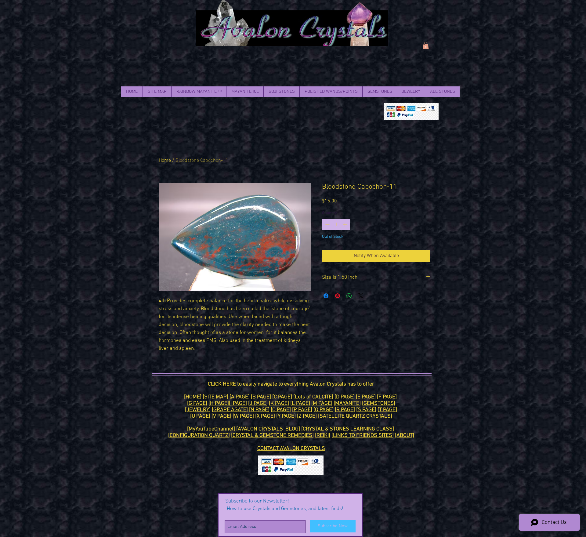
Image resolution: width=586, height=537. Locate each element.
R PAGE (344, 410)
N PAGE (259, 410)
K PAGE (279, 403)
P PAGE (302, 410)
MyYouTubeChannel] (212, 429)
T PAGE (387, 410)
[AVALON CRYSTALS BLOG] (268, 429)
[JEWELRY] (198, 410)
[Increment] (345, 224)
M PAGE (322, 403)
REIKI (323, 435)
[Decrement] (327, 224)
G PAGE (197, 403)
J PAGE (258, 403)
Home (165, 161)
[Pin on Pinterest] (337, 295)
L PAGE (300, 403)
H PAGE (218, 403)
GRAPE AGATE (229, 410)
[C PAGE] (282, 397)
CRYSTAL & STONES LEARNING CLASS (347, 429)
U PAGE (200, 416)
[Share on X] (360, 295)
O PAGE (280, 410)
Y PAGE (286, 416)
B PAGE (260, 397)
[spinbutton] (336, 224)
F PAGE (386, 397)
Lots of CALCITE (313, 397)
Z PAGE (306, 416)
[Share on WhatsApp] (349, 295)
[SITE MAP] (215, 397)
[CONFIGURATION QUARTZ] (199, 435)
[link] (426, 45)
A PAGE (239, 397)
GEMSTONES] (379, 403)
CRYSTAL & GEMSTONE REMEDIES (272, 435)
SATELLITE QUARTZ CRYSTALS (355, 416)
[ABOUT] (404, 435)
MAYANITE (347, 403)
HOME (193, 397)
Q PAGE (323, 410)
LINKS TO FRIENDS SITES (362, 435)
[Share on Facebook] (326, 295)
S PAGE (366, 410)
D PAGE (344, 397)
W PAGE (243, 416)
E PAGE (365, 397)
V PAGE (221, 416)
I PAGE (237, 403)
